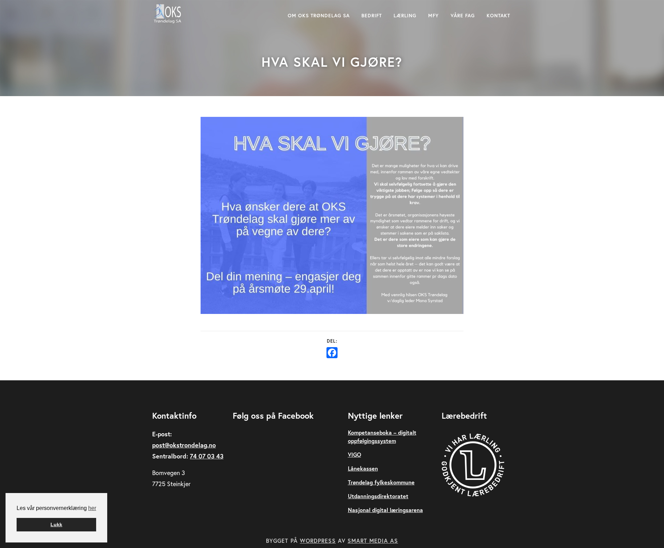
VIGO (354, 454)
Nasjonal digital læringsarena (385, 509)
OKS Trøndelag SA (168, 13)
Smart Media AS (373, 540)
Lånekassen (363, 468)
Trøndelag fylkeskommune (381, 482)
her (92, 508)
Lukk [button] (56, 524)
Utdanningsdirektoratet (378, 496)
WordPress (318, 540)
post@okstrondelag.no (184, 445)
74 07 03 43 (206, 456)
